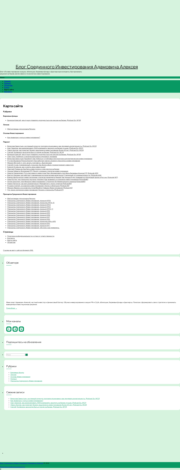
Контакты (8, 92)
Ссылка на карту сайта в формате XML (18, 250)
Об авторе (8, 85)
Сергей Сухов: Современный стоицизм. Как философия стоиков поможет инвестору (40, 165)
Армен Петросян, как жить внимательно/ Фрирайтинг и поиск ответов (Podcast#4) (39, 184)
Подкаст (7, 83)
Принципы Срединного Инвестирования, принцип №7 (28, 217)
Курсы (6, 87)
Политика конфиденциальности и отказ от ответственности (30, 236)
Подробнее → (11, 308)
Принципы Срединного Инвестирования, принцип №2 (28, 211)
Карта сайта (12, 240)
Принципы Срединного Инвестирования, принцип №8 (28, 215)
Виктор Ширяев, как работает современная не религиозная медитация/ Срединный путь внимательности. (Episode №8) (54, 175)
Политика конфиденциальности (12, 467)
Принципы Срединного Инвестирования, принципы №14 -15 (30, 203)
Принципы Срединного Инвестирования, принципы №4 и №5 (31, 221)
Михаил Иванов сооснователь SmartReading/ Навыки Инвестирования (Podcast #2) (39, 188)
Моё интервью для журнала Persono (21, 129)
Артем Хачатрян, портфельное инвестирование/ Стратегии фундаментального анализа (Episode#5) (46, 181)
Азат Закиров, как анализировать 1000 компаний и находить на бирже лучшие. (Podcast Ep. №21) (45, 148)
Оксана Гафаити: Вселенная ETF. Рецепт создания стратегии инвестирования (37, 171)
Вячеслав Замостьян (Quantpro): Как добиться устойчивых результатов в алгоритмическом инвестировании (49, 159)
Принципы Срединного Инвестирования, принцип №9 (28, 213)
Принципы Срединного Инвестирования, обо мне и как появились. (33, 228)
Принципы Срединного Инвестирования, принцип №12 (29, 207)
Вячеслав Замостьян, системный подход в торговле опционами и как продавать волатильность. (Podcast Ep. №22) (52, 146)
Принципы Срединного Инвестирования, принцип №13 (29, 205)
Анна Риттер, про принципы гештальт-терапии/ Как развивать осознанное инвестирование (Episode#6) (47, 179)
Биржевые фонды (17, 372)
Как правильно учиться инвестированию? (23, 137)
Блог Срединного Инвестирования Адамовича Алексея (77, 66)
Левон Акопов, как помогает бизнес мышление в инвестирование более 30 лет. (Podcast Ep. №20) (45, 150)
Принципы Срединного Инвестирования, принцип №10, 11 (30, 209)
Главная (7, 81)
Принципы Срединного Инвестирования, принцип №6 (28, 219)
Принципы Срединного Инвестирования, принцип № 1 (28, 226)
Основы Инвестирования (20, 377)
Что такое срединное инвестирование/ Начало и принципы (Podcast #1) (35, 190)
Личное (13, 375)
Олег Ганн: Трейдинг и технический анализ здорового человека (32, 156)
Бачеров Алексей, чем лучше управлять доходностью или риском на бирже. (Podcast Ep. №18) (44, 120)
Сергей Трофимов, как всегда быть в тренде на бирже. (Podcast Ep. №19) (35, 152)
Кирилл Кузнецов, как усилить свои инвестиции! (26, 167)
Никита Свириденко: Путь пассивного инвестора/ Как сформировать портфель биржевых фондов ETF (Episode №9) (52, 173)
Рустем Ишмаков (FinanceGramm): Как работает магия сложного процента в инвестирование (43, 161)
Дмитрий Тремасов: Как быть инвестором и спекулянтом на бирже (33, 169)
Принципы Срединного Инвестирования (26, 381)
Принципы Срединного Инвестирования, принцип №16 (29, 201)
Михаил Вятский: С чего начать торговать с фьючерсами (29, 163)
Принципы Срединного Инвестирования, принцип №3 (28, 223)
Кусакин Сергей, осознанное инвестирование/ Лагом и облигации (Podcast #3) (38, 186)
